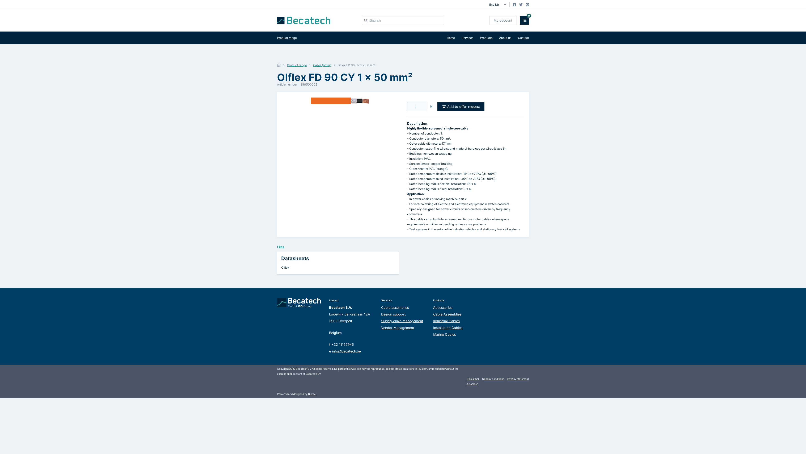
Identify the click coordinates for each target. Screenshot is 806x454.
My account (503, 20)
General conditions (493, 378)
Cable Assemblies (447, 314)
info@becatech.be (346, 351)
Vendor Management (397, 328)
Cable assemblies (395, 307)
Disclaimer (473, 378)
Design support (393, 314)
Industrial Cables (446, 321)
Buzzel (312, 394)
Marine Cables (444, 334)
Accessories (442, 307)
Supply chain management (402, 321)
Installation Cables (447, 328)
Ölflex (285, 267)
